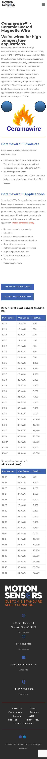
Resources (16, 708)
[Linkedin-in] (24, 736)
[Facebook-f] (20, 736)
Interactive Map (23, 643)
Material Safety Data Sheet (17, 296)
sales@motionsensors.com (23, 664)
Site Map (12, 720)
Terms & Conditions (23, 723)
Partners (34, 712)
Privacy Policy (32, 720)
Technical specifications (17, 287)
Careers (17, 716)
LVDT (31, 716)
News (33, 708)
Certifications (15, 712)
